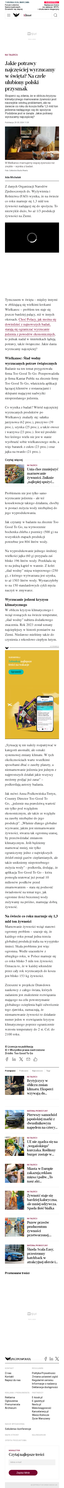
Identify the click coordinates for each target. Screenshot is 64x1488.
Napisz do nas (13, 1380)
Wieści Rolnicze (40, 1415)
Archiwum (11, 1408)
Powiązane (10, 1071)
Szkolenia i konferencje (18, 1428)
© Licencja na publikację (19, 1046)
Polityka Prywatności (43, 1373)
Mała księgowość (41, 1408)
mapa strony (12, 1435)
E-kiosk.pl (37, 1397)
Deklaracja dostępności (45, 1387)
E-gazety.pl (38, 1401)
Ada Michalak (13, 177)
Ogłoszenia (11, 1401)
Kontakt (9, 1376)
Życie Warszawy (41, 1418)
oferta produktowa (15, 1440)
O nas (8, 1373)
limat (27, 15)
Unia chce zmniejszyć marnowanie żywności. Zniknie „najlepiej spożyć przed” (42, 475)
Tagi (48, 1071)
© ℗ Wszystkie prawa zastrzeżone (25, 1050)
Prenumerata (12, 1404)
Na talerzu (11, 55)
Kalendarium (39, 1435)
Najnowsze (37, 1071)
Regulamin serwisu (42, 1380)
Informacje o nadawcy (44, 1383)
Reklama (10, 1397)
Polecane (23, 1071)
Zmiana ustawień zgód (45, 1376)
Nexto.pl (36, 1404)
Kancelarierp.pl (40, 1411)
